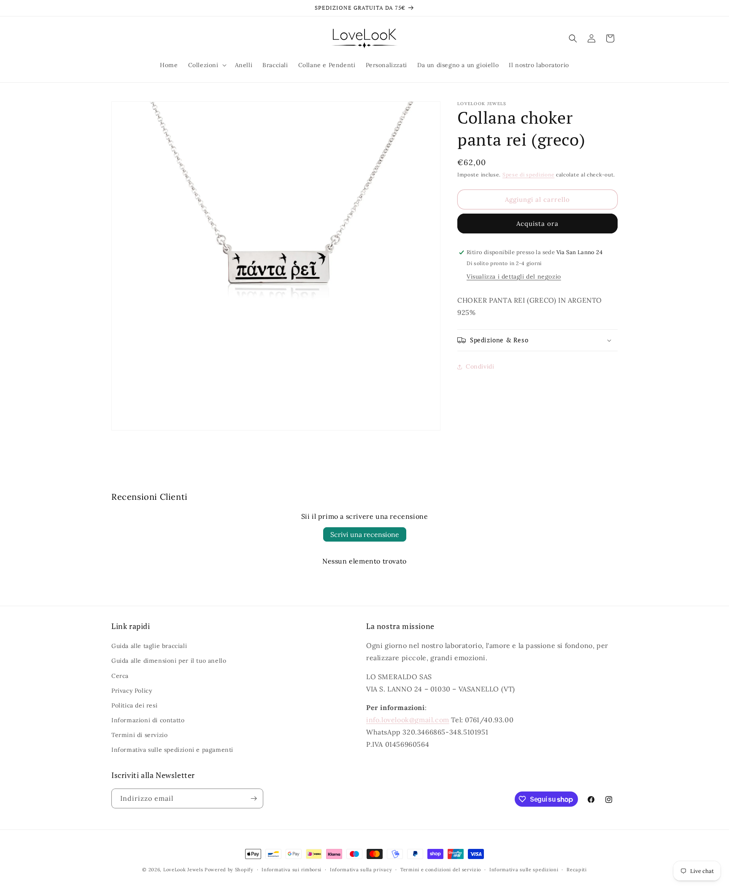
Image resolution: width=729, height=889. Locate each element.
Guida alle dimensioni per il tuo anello (168, 660)
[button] (206, 65)
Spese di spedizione (528, 174)
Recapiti (577, 870)
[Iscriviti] (253, 798)
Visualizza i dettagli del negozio (514, 276)
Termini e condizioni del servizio (440, 870)
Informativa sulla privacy (361, 870)
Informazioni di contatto (147, 720)
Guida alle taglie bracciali (149, 646)
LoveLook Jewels (183, 870)
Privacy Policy (131, 690)
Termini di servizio (139, 735)
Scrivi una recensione (364, 534)
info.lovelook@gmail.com (407, 720)
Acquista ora (537, 224)
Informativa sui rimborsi (291, 870)
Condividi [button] (480, 366)
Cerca (120, 676)
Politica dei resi (134, 705)
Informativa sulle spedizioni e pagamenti (172, 749)
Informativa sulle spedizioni (524, 870)
